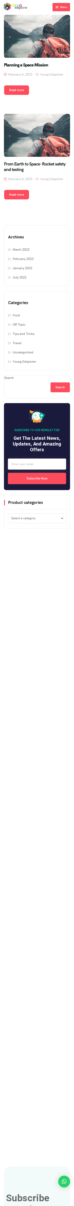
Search (9, 378)
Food (16, 315)
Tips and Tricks (23, 334)
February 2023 (23, 259)
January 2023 (22, 268)
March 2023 (21, 250)
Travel (17, 343)
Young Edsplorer (51, 74)
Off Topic (19, 324)
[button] (64, 1181)
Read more (16, 90)
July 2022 (19, 277)
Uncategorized (23, 352)
